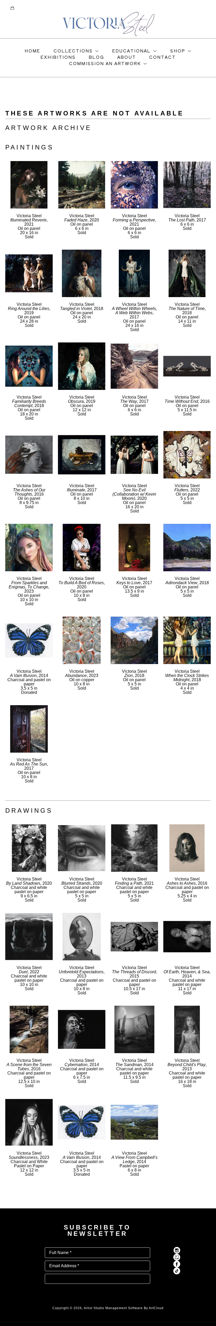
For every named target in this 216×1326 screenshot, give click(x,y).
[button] (76, 50)
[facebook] (176, 1264)
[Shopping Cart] (12, 8)
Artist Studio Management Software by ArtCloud (124, 1308)
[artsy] (176, 1257)
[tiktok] (176, 1270)
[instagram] (176, 1250)
